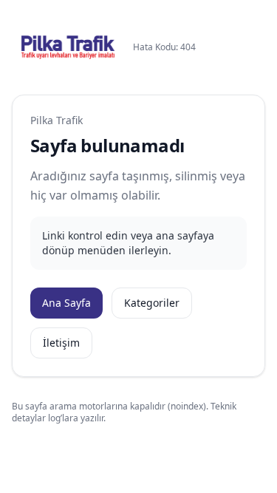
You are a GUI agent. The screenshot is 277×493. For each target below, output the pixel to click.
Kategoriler (151, 303)
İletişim (61, 343)
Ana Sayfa (66, 303)
